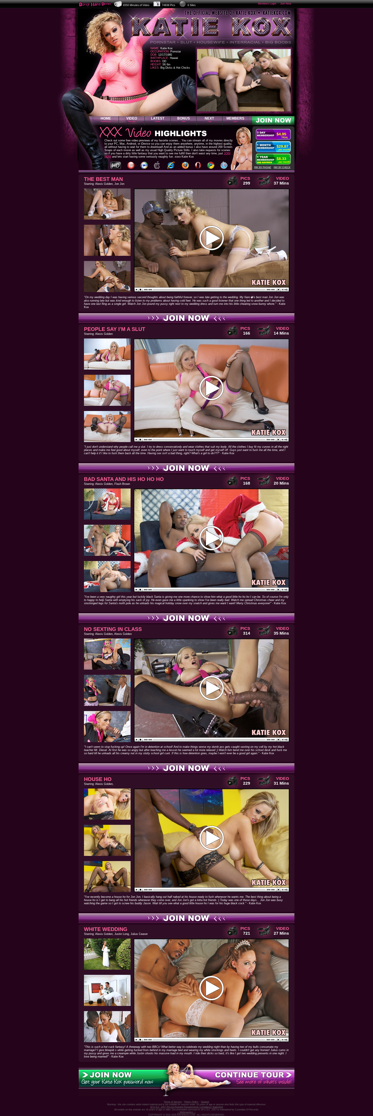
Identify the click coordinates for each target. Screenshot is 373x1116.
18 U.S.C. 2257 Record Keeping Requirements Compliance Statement (186, 1107)
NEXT (209, 119)
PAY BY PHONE (262, 167)
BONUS (183, 119)
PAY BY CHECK (282, 167)
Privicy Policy (191, 1101)
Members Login (267, 3)
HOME (106, 119)
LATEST (157, 119)
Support (205, 1101)
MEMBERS (235, 119)
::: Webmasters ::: (186, 1112)
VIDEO (131, 119)
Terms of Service (173, 1101)
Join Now (285, 3)
